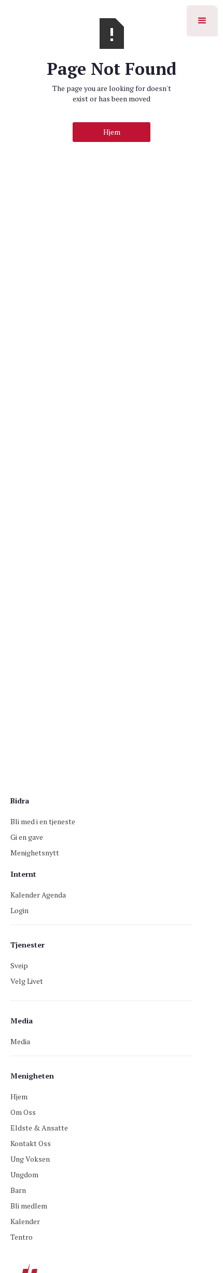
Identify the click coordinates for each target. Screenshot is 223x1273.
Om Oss (23, 1112)
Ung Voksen (30, 1159)
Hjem (111, 132)
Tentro (21, 1237)
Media (20, 1041)
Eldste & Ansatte (39, 1128)
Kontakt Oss (30, 1143)
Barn (18, 1190)
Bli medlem (28, 1206)
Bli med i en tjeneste (42, 821)
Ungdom (24, 1174)
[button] (202, 20)
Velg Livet (26, 981)
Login (19, 910)
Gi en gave (26, 837)
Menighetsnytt (34, 853)
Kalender (25, 1221)
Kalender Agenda (38, 895)
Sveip (19, 965)
